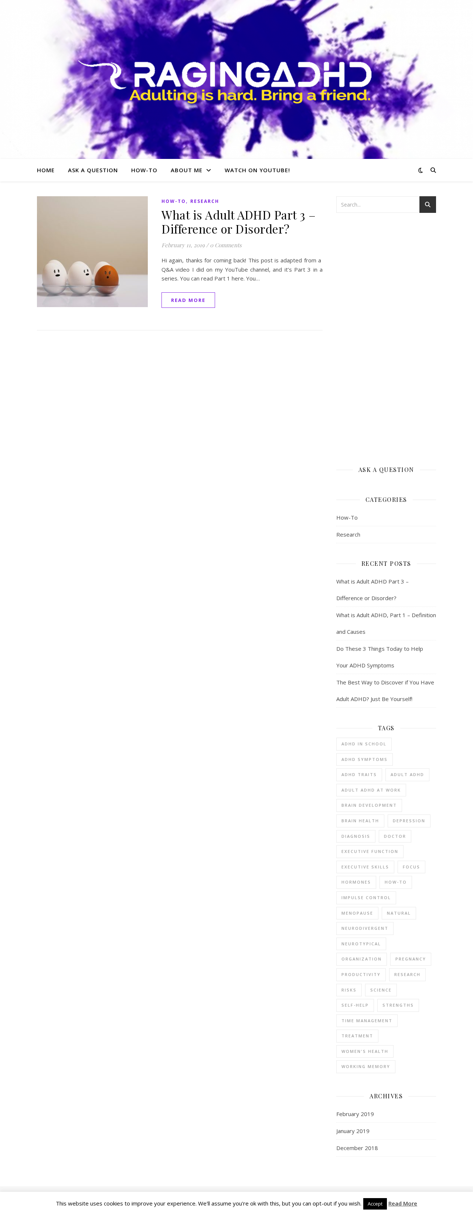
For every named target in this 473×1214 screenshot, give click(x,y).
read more (188, 300)
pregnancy (410, 959)
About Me (187, 170)
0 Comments (226, 245)
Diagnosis (355, 836)
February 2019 (355, 1114)
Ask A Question (93, 170)
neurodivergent (364, 928)
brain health (360, 820)
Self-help (355, 1005)
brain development (369, 805)
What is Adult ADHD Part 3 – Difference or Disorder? (238, 222)
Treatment (357, 1035)
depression (409, 820)
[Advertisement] (386, 338)
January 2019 (353, 1131)
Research (204, 201)
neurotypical (361, 943)
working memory (365, 1066)
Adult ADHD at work (371, 790)
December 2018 (357, 1148)
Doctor (395, 836)
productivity (361, 974)
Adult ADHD (407, 774)
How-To (144, 170)
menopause (357, 913)
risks (349, 990)
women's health (364, 1051)
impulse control (366, 897)
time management (366, 1020)
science (381, 990)
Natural (399, 913)
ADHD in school (364, 744)
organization (361, 959)
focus (411, 867)
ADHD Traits (359, 774)
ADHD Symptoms (364, 759)
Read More (402, 1203)
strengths (398, 1005)
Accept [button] (375, 1203)
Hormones (356, 882)
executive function (369, 851)
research (407, 974)
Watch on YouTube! (257, 170)
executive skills (365, 867)
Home (46, 170)
